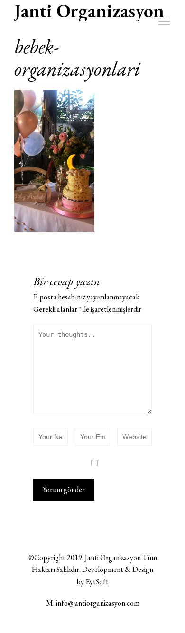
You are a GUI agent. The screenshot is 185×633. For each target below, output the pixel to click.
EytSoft (97, 582)
